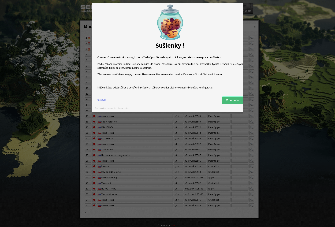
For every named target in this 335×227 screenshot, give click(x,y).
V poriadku (233, 100)
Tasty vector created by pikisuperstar (112, 108)
